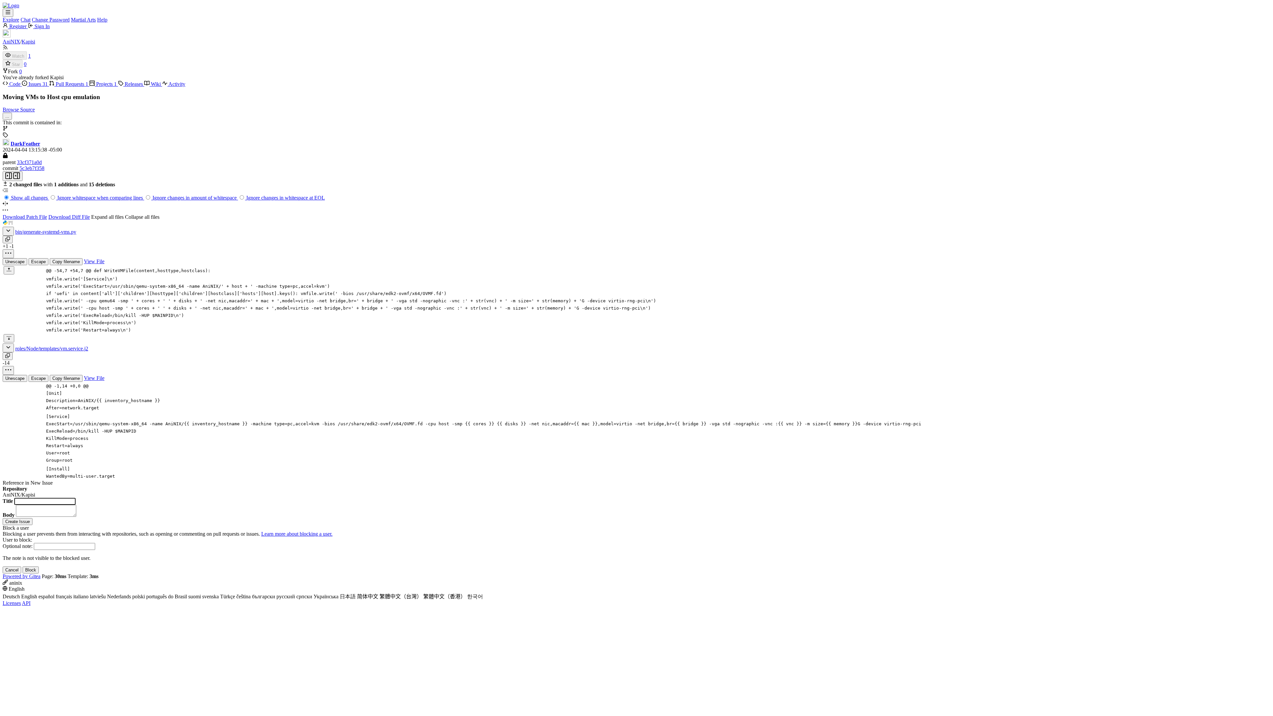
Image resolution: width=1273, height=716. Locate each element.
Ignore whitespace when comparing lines (100, 198)
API (26, 603)
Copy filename (66, 261)
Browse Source (19, 109)
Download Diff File (69, 217)
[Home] (11, 5)
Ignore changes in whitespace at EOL (285, 198)
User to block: (17, 540)
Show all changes (29, 198)
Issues (37, 84)
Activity (176, 84)
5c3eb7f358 (32, 168)
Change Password (51, 20)
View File (94, 261)
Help (102, 20)
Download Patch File (25, 217)
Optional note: (17, 546)
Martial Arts (83, 20)
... (7, 116)
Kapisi (28, 41)
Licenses (12, 603)
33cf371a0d (29, 162)
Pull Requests (71, 84)
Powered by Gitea (21, 576)
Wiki (156, 84)
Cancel (12, 569)
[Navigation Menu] (8, 13)
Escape (38, 261)
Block (30, 569)
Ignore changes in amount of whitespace (194, 198)
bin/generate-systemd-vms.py (45, 232)
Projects (106, 84)
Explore (11, 20)
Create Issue (17, 521)
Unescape (15, 261)
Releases (133, 84)
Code (15, 84)
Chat (25, 20)
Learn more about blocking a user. (297, 534)
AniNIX (11, 41)
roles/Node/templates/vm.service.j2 (51, 348)
